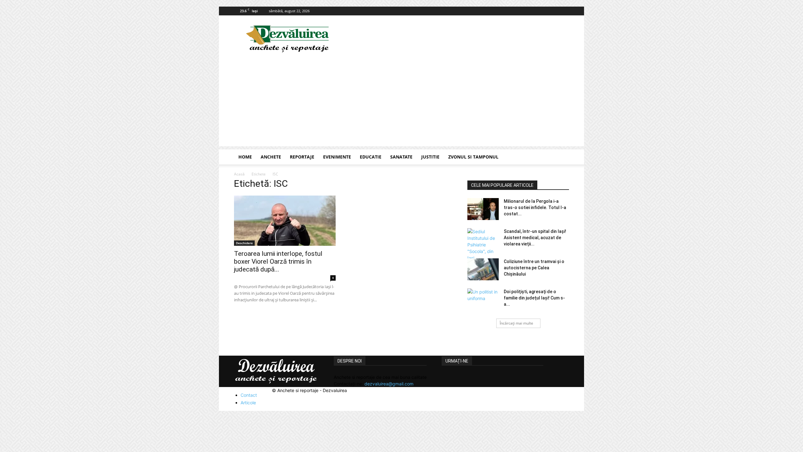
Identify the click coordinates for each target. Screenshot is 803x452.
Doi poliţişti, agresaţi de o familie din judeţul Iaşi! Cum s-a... (534, 298)
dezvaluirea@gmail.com (388, 383)
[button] (561, 157)
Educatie (370, 157)
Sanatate (401, 157)
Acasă (239, 174)
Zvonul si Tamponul (473, 157)
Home (245, 157)
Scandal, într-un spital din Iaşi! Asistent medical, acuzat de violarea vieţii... (535, 237)
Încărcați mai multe (516, 323)
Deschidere (244, 243)
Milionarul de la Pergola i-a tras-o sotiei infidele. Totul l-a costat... (535, 207)
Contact (249, 395)
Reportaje (302, 157)
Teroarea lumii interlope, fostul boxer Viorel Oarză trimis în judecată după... (278, 261)
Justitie (430, 157)
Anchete (271, 157)
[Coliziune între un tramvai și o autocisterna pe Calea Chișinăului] (483, 269)
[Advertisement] (401, 102)
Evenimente (337, 157)
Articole (248, 402)
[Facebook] (564, 11)
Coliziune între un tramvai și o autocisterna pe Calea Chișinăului (534, 268)
